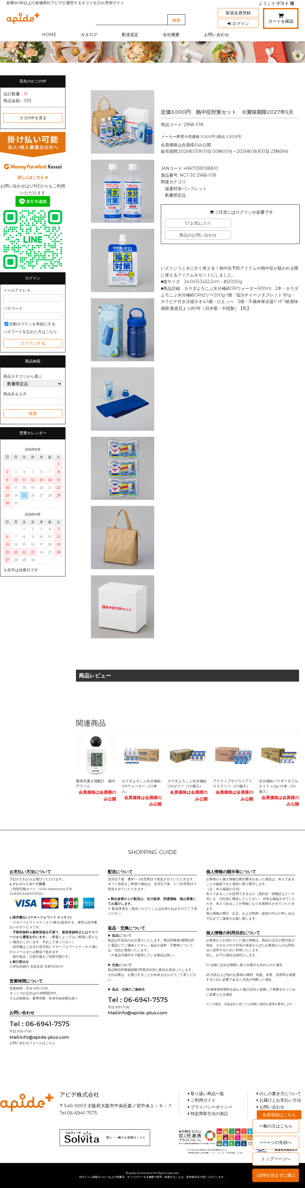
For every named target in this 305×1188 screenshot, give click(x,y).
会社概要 (171, 34)
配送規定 (130, 34)
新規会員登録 (238, 12)
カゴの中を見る (32, 118)
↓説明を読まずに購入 (276, 1175)
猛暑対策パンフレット (186, 188)
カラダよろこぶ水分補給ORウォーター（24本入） (141, 786)
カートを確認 (280, 21)
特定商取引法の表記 (208, 1113)
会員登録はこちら (279, 1114)
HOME (49, 34)
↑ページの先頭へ (276, 1142)
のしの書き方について (279, 1093)
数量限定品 (175, 195)
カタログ (89, 34)
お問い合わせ (216, 34)
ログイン (240, 23)
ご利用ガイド (202, 1100)
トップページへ (275, 1158)
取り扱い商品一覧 (206, 1093)
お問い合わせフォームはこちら (32, 1043)
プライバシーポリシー (210, 1107)
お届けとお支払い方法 (279, 1100)
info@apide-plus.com (44, 1037)
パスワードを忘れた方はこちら (30, 331)
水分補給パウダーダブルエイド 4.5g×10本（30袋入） (278, 786)
